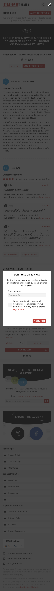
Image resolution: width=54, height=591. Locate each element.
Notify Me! (39, 320)
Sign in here (19, 309)
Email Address (14, 291)
